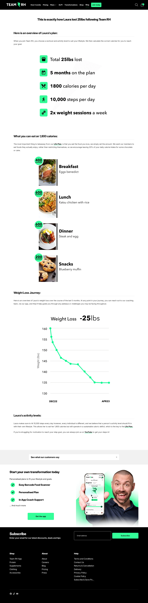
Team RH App (16, 559)
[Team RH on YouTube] (17, 594)
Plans (52, 5)
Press (44, 572)
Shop (82, 5)
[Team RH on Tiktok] (14, 594)
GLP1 (61, 5)
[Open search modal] (136, 5)
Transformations (71, 5)
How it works (36, 5)
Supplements (15, 566)
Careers (45, 562)
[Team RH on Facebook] (11, 594)
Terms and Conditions (83, 559)
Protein (13, 562)
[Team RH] (16, 5)
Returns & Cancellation (84, 566)
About (44, 559)
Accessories (15, 572)
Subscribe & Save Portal (84, 579)
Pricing (45, 5)
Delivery (77, 569)
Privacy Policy (80, 572)
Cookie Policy (80, 576)
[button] (142, 5)
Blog (87, 5)
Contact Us (79, 562)
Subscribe (125, 536)
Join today (96, 5)
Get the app (41, 516)
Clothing (13, 569)
